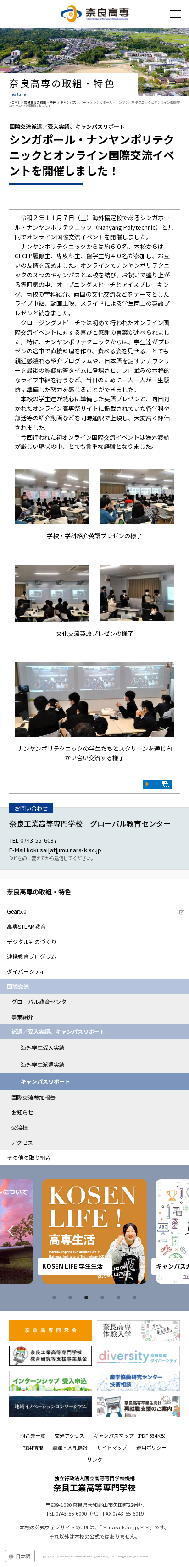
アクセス (22, 1142)
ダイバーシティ (26, 971)
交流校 (19, 1127)
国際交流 (18, 986)
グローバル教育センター (41, 1001)
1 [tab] (55, 1297)
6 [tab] (135, 1297)
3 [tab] (87, 1297)
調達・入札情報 (70, 1447)
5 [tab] (119, 1297)
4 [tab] (103, 1297)
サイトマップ (112, 1447)
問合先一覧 (32, 1435)
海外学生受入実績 (43, 1047)
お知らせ (22, 1112)
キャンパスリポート (74, 102)
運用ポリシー (151, 1447)
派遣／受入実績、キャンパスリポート (58, 1031)
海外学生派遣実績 (43, 1064)
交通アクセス (69, 1435)
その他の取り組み (29, 1157)
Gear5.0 (17, 911)
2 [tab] (71, 1297)
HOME (14, 102)
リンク (94, 1459)
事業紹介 (22, 1017)
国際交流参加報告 (33, 1097)
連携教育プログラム (31, 956)
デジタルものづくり (31, 941)
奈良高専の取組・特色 (40, 102)
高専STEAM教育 (26, 926)
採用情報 (33, 1447)
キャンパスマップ (131, 1435)
